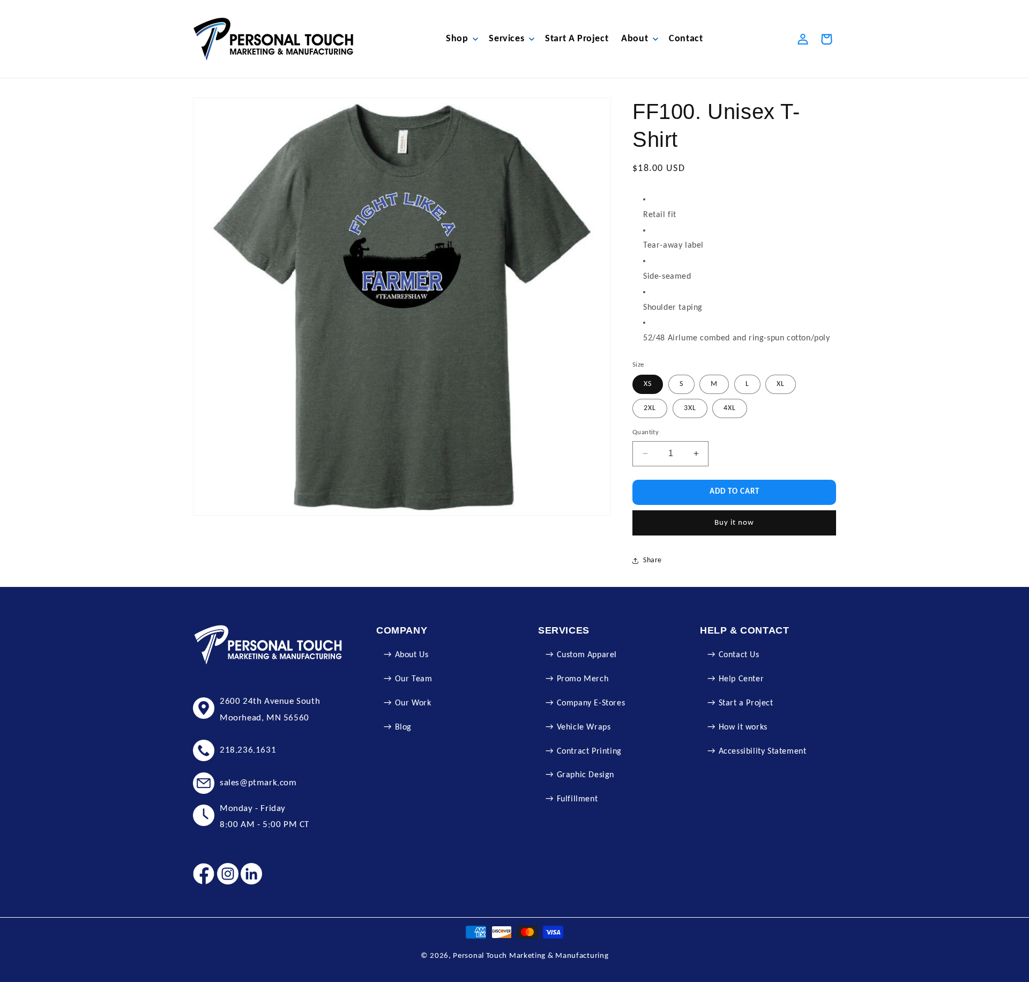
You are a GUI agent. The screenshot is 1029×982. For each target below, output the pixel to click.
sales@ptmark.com (258, 782)
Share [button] (652, 560)
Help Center (741, 679)
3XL (690, 408)
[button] (460, 38)
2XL (650, 408)
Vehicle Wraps (584, 727)
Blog (403, 727)
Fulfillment (577, 799)
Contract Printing (589, 751)
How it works (743, 727)
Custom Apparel (587, 655)
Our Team (414, 679)
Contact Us (739, 655)
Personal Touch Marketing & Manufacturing (530, 956)
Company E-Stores (591, 703)
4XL (730, 408)
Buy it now (734, 523)
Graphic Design (585, 775)
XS (648, 384)
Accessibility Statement (763, 751)
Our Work (413, 703)
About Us (412, 655)
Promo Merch (583, 679)
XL (781, 384)
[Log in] (803, 39)
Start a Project (746, 703)
